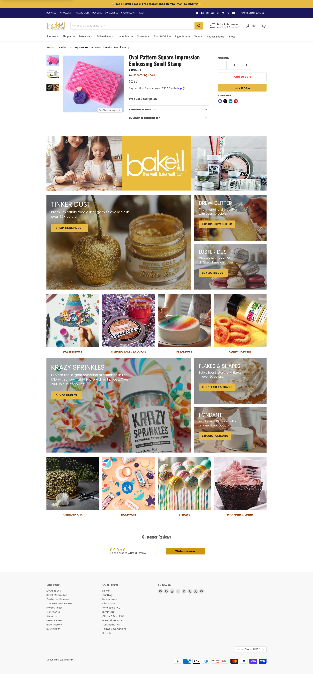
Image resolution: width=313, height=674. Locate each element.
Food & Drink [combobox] (161, 36)
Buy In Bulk (108, 612)
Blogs (232, 36)
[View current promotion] (156, 4)
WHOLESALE (66, 12)
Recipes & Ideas (215, 36)
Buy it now (242, 88)
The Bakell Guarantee (59, 603)
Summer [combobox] (51, 36)
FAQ (141, 12)
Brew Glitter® (54, 624)
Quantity (223, 58)
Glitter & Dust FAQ (113, 616)
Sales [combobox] (197, 36)
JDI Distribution (111, 624)
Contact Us (53, 612)
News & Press (54, 620)
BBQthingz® (53, 629)
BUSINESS (51, 12)
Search (106, 633)
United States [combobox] (252, 12)
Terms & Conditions (114, 629)
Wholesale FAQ (111, 607)
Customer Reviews (57, 599)
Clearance (108, 603)
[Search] (198, 25)
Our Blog (107, 595)
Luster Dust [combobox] (124, 36)
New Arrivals (109, 599)
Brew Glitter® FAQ (112, 620)
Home (50, 47)
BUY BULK (97, 12)
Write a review (185, 551)
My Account (53, 590)
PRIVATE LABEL (82, 12)
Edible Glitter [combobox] (104, 36)
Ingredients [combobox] (181, 36)
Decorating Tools (144, 75)
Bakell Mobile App (56, 595)
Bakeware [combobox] (84, 36)
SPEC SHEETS (128, 12)
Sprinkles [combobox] (142, 36)
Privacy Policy (54, 607)
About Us (52, 616)
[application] (169, 99)
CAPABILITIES (111, 12)
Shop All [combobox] (68, 36)
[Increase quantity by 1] (246, 65)
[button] (263, 25)
